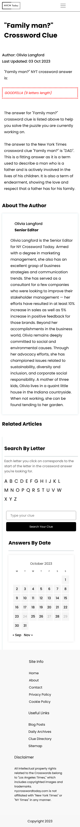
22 (65, 607)
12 (41, 598)
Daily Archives (40, 731)
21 (57, 607)
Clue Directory (40, 738)
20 (49, 607)
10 (25, 598)
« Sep (17, 635)
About (34, 680)
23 (17, 616)
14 (57, 598)
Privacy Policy (40, 694)
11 (33, 598)
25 (33, 616)
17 (24, 607)
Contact (35, 687)
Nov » (28, 635)
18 (33, 607)
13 (49, 598)
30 (17, 625)
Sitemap (35, 746)
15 (65, 598)
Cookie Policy (39, 701)
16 (16, 607)
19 (41, 607)
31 (24, 625)
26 (41, 616)
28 (57, 616)
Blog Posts (37, 724)
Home (34, 673)
